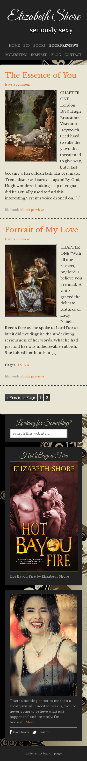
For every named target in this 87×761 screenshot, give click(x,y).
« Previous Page (21, 397)
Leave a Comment (17, 84)
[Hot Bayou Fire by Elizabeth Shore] (44, 573)
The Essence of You (41, 75)
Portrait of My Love (41, 229)
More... (31, 722)
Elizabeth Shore (43, 16)
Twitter (44, 732)
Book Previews (33, 210)
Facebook (21, 732)
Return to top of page (43, 753)
